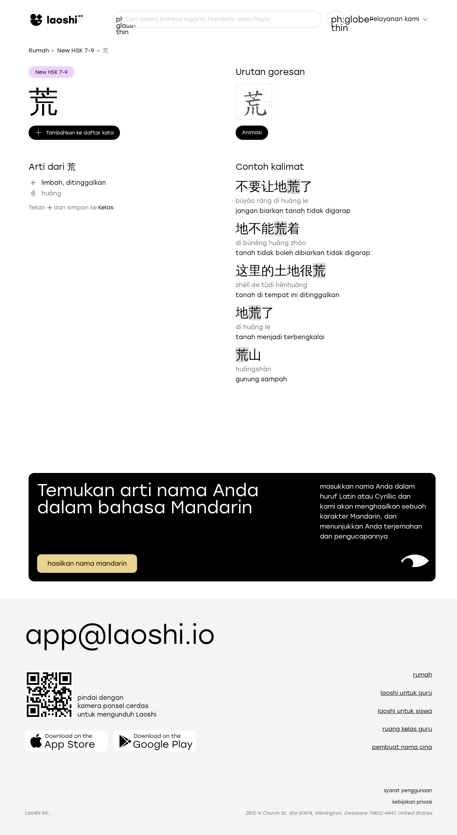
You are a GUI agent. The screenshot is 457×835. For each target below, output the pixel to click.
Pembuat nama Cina (402, 747)
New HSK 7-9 (75, 50)
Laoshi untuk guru (406, 692)
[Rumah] (56, 19)
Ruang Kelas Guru (407, 728)
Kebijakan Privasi (412, 802)
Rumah (39, 50)
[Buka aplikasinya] (66, 741)
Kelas (106, 207)
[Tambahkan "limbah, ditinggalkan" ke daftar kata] (33, 182)
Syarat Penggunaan (408, 790)
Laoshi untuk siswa (405, 711)
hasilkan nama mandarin (87, 563)
